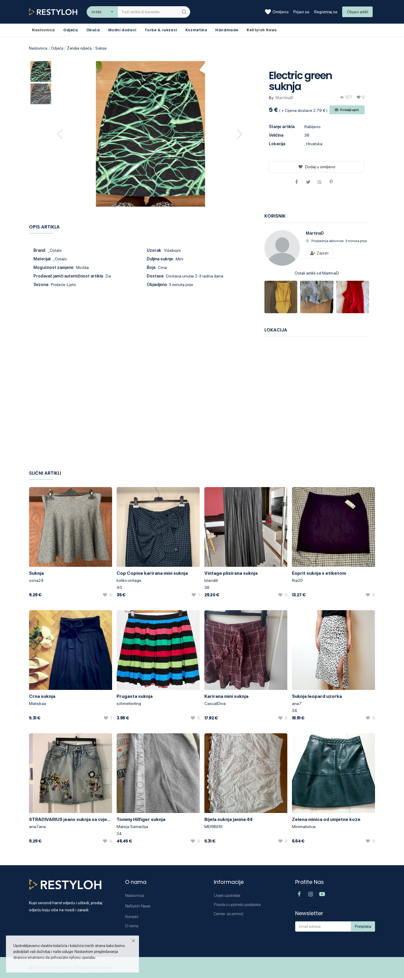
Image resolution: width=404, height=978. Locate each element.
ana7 (297, 703)
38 (206, 587)
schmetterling (129, 703)
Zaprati (322, 253)
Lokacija (277, 143)
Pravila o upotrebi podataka (237, 904)
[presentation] (60, 133)
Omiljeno (280, 11)
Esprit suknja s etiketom (319, 573)
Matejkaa (37, 703)
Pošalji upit (349, 110)
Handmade (226, 29)
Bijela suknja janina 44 (228, 819)
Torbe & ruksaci (161, 29)
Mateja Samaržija (132, 826)
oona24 (36, 580)
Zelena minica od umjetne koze (326, 819)
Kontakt (131, 916)
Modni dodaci (122, 29)
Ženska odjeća (79, 48)
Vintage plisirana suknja (231, 573)
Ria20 (297, 580)
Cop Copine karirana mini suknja (152, 573)
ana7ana (37, 826)
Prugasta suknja (135, 696)
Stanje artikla (282, 126)
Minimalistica (304, 826)
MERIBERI (213, 826)
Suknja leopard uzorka (317, 696)
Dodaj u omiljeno (320, 166)
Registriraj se (325, 11)
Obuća (93, 29)
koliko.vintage (129, 580)
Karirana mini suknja (226, 696)
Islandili (211, 580)
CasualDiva (215, 703)
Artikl (96, 11)
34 (294, 710)
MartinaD (284, 97)
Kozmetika (196, 29)
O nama (131, 925)
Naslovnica (38, 48)
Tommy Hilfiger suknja (141, 819)
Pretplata (363, 926)
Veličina (276, 135)
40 (119, 587)
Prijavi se (301, 11)
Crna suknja (42, 696)
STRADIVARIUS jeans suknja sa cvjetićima (70, 819)
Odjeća (70, 29)
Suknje (100, 48)
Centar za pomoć (228, 913)
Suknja (36, 573)
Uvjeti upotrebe (227, 895)
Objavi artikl (357, 11)
